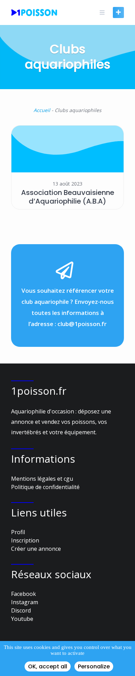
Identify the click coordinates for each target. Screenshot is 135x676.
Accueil (42, 110)
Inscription (25, 540)
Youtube (22, 619)
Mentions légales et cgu (42, 478)
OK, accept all (47, 666)
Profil (18, 532)
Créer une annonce (36, 549)
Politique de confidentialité (45, 487)
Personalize (94, 666)
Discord (21, 610)
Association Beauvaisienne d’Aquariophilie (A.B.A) (67, 197)
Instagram (24, 602)
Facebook (23, 594)
